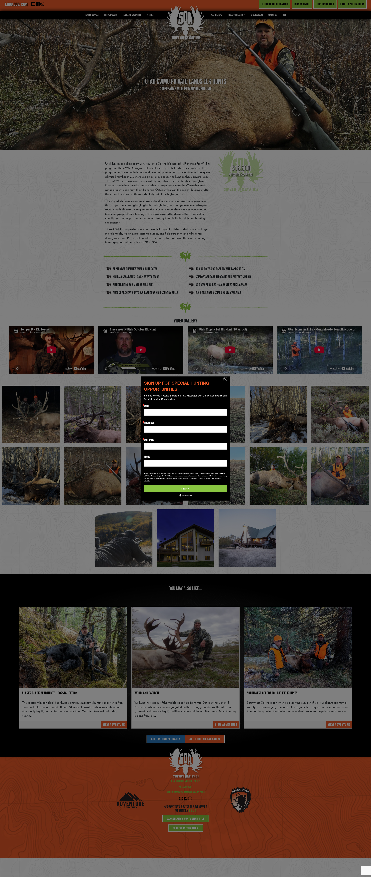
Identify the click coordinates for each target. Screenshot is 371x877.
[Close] (225, 379)
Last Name (149, 439)
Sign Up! (185, 488)
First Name (149, 422)
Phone (147, 456)
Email (146, 405)
